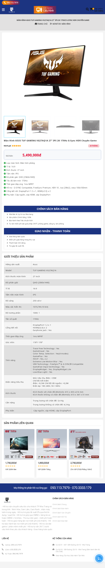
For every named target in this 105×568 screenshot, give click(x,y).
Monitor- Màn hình (61, 24)
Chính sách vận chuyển (61, 513)
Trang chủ (42, 24)
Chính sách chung (59, 504)
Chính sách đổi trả (59, 517)
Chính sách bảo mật (60, 521)
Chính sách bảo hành (60, 508)
